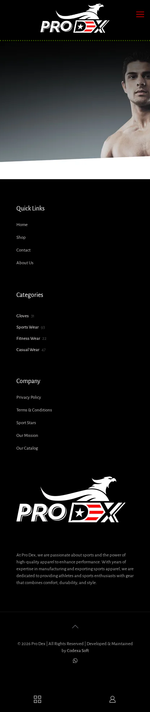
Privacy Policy (28, 397)
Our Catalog (27, 448)
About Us (24, 263)
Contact (23, 250)
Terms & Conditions (34, 410)
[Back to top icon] (75, 627)
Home (22, 224)
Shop (21, 237)
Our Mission (27, 435)
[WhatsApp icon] (75, 661)
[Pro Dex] (75, 18)
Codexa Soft (78, 650)
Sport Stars (26, 423)
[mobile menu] (140, 14)
